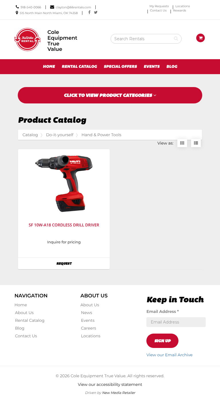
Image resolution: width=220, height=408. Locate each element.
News (86, 312)
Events (152, 66)
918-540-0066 (31, 7)
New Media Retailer (118, 392)
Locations (182, 6)
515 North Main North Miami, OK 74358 (49, 13)
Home (49, 66)
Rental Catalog (79, 66)
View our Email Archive (169, 354)
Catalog (30, 134)
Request (74, 263)
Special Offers (120, 66)
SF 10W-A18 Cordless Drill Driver (64, 225)
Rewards (179, 10)
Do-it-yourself (59, 134)
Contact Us (158, 10)
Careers (88, 328)
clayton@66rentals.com (73, 7)
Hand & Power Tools (101, 134)
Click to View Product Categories (108, 95)
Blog (171, 66)
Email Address (162, 311)
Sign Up (162, 341)
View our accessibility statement (110, 384)
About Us (24, 312)
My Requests (159, 6)
